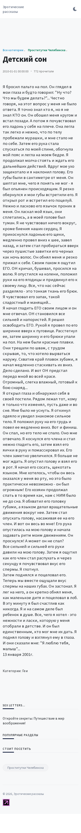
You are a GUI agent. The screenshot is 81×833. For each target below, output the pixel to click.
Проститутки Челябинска (25, 767)
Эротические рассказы (13, 9)
